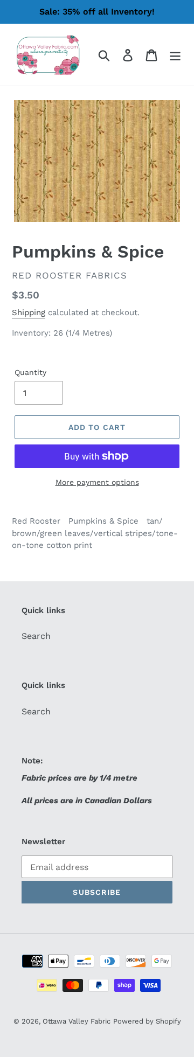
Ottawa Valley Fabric (76, 1021)
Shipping (28, 312)
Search (36, 636)
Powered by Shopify (147, 1021)
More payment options (97, 482)
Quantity (30, 372)
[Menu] (175, 55)
